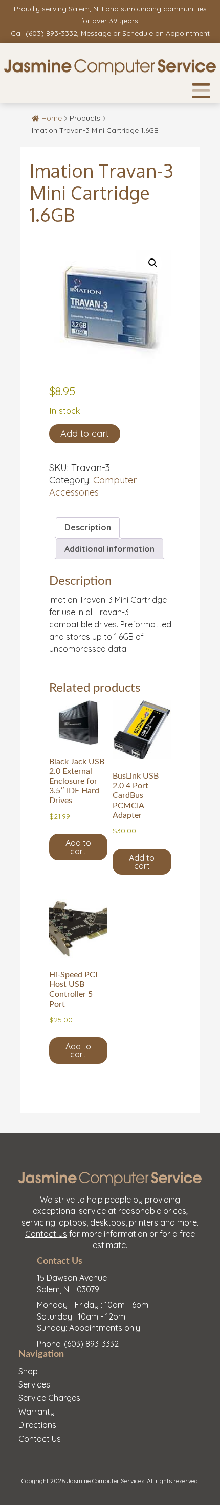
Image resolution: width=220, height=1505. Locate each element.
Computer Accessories (93, 486)
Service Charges (49, 1398)
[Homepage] (110, 67)
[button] (153, 263)
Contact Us (39, 1438)
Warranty (36, 1411)
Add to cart (84, 433)
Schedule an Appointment (166, 33)
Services (34, 1384)
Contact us (46, 1234)
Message (96, 33)
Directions (37, 1425)
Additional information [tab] (109, 549)
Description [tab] (87, 527)
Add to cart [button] (78, 847)
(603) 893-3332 (51, 33)
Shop (28, 1371)
